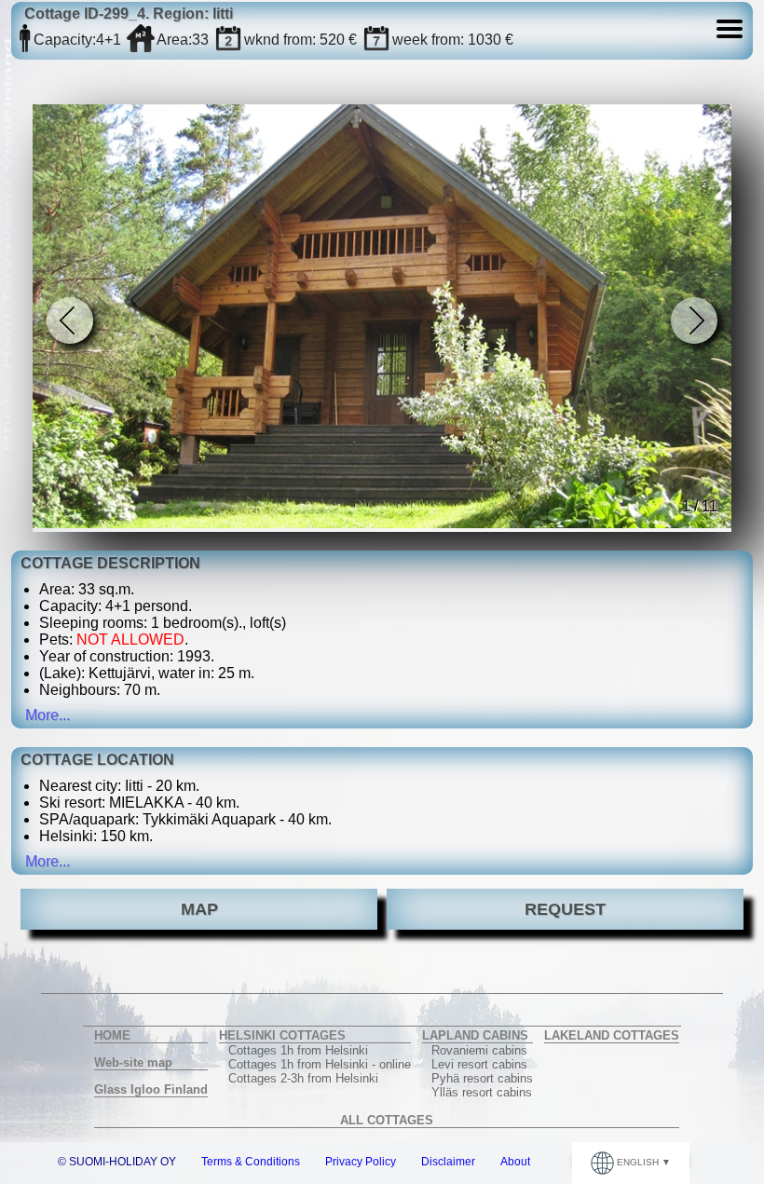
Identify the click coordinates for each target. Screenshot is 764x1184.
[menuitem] (151, 1035)
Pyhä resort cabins (482, 1078)
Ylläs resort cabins (481, 1092)
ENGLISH (638, 1162)
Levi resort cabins (479, 1064)
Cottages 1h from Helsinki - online (319, 1064)
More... (47, 715)
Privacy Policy (360, 1161)
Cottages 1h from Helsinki (298, 1050)
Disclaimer (448, 1161)
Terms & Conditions (250, 1161)
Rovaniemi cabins (479, 1050)
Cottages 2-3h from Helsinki (303, 1078)
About (515, 1161)
